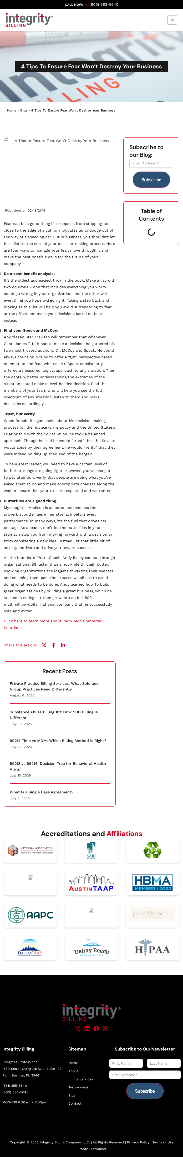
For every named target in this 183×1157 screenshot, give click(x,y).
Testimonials (78, 1087)
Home (11, 110)
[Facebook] (96, 1028)
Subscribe (151, 180)
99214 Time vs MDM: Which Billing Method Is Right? (58, 740)
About (73, 1071)
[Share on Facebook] (53, 645)
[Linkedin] (87, 1028)
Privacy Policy (138, 1142)
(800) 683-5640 (103, 4)
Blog (23, 110)
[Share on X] (44, 645)
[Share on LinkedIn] (63, 645)
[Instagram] (105, 1028)
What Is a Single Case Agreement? (41, 792)
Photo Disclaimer (93, 1149)
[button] (172, 19)
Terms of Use (162, 1142)
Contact (74, 1103)
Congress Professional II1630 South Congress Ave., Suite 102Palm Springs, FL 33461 (31, 1068)
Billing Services (80, 1079)
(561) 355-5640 (14, 1085)
